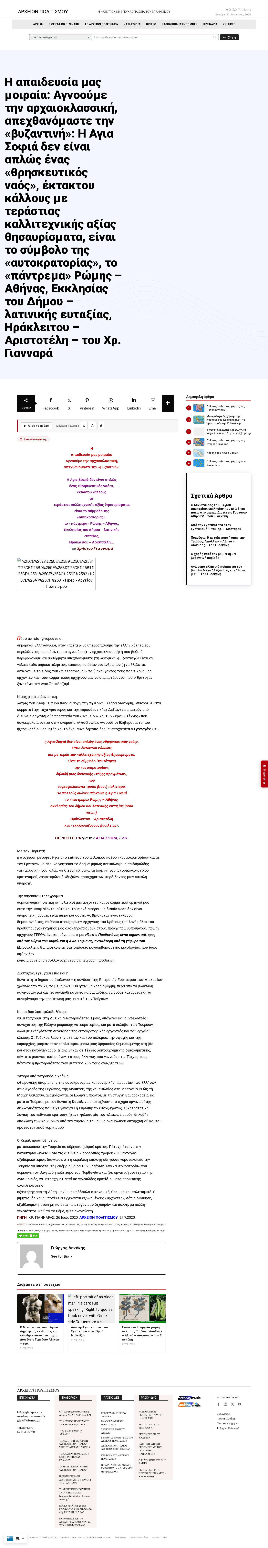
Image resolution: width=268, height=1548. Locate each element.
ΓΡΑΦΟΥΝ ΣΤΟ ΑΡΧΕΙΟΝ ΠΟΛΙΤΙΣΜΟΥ (115, 1457)
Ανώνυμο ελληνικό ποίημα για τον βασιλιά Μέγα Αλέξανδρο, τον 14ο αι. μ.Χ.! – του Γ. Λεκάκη (218, 570)
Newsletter (264, 774)
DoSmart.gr (64, 1537)
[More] (168, 403)
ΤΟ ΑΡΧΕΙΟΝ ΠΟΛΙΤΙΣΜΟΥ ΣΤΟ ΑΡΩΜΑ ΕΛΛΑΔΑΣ (74, 1422)
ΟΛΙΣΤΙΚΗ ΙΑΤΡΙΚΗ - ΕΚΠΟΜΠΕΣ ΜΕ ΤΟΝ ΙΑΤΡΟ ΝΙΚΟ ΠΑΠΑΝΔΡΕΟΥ (150, 1448)
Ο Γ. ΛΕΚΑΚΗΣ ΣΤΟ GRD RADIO (152, 1461)
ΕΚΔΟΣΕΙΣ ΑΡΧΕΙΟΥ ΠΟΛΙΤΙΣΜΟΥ (112, 1422)
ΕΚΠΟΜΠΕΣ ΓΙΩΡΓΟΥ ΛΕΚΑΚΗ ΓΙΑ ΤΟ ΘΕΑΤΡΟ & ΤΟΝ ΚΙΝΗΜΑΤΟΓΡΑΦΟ (74, 1522)
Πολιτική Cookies (226, 1418)
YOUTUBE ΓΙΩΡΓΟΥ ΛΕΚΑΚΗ (70, 1432)
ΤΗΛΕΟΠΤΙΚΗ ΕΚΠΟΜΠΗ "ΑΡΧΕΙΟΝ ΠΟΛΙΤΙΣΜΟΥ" (73, 1468)
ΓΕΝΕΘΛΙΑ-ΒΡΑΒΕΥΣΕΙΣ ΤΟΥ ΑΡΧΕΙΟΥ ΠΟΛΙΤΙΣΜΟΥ (117, 1439)
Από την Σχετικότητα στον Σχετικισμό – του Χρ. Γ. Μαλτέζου (216, 527)
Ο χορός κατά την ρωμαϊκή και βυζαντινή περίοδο (213, 555)
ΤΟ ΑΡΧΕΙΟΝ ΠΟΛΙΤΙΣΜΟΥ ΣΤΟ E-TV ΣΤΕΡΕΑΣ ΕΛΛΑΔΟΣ (74, 1457)
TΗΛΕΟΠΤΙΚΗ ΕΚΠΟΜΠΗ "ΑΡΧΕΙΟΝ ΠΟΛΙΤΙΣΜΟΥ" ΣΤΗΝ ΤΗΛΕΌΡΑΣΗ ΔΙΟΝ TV (75, 1444)
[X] (232, 1404)
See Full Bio (60, 1256)
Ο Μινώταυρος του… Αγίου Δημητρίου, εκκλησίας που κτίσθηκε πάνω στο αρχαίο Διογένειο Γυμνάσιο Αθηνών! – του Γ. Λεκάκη (219, 510)
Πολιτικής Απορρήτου (227, 1423)
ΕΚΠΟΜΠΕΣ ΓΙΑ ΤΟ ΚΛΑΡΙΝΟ (149, 1435)
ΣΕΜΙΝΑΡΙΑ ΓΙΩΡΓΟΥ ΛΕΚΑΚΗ (113, 1431)
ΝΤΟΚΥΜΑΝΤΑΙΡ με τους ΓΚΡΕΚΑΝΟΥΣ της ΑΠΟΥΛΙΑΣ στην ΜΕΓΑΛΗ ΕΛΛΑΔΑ (75, 1509)
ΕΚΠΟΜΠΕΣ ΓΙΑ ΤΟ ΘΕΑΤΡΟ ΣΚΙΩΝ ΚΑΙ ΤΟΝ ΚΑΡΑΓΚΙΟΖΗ (152, 1473)
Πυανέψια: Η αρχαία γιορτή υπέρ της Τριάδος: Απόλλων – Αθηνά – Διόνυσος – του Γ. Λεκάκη (218, 541)
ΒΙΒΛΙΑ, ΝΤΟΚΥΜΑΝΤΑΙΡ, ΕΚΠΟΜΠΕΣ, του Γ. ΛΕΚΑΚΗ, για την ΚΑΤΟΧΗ (117, 1468)
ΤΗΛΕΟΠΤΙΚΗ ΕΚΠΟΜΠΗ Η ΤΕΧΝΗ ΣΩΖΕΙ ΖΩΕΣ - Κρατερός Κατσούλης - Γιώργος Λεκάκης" (74, 1493)
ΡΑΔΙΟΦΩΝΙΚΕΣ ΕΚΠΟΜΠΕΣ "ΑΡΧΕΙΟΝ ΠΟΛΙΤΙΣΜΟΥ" (151, 1415)
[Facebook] (218, 1404)
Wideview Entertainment (98, 1537)
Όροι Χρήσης (223, 1413)
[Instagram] (225, 1404)
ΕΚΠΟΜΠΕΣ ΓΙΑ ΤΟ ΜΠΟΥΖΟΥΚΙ (149, 1426)
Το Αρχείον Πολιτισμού (228, 1428)
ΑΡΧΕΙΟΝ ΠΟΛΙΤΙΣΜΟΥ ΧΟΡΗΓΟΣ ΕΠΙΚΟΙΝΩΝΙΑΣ (115, 1447)
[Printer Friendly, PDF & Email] (28, 1237)
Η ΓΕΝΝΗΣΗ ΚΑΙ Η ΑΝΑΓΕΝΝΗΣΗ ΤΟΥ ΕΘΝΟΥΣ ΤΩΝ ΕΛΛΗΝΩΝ (75, 1479)
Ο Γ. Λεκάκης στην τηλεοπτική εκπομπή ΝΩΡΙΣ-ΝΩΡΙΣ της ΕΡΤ (75, 1413)
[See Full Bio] (71, 1256)
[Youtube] (239, 1404)
